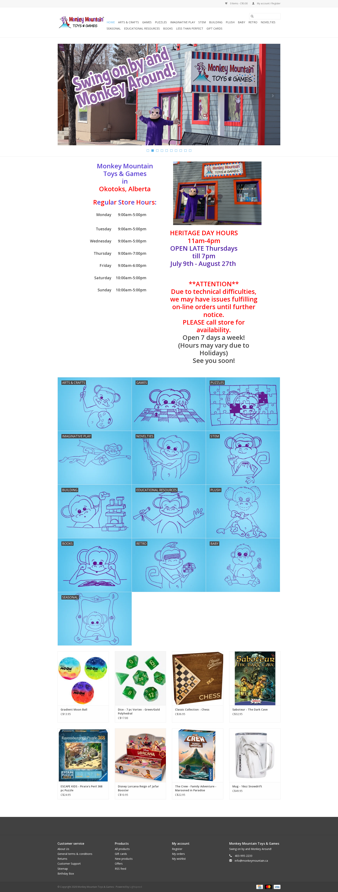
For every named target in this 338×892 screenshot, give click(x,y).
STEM (202, 22)
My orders (178, 854)
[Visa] (276, 886)
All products (122, 849)
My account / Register (268, 3)
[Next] (272, 96)
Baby (241, 22)
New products (124, 859)
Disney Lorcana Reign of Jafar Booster (138, 788)
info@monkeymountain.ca (251, 860)
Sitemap (63, 868)
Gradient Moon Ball (74, 709)
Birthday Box (66, 873)
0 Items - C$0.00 (238, 3)
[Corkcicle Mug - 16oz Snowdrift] (255, 755)
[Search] (252, 16)
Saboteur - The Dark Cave (250, 709)
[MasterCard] (267, 886)
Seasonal (114, 28)
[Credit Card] (259, 886)
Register (177, 849)
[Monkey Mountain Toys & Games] (81, 22)
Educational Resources (142, 28)
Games (147, 22)
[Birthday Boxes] (169, 94)
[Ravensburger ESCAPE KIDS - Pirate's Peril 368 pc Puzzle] (83, 755)
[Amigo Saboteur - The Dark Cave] (255, 678)
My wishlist (179, 859)
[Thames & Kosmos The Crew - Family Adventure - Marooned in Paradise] (197, 755)
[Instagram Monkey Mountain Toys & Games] (172, 826)
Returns (62, 859)
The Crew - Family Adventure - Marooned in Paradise (195, 788)
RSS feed (120, 868)
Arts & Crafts (128, 22)
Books (168, 28)
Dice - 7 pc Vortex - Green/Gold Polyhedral (139, 711)
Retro (252, 22)
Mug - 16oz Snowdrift (247, 786)
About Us (63, 849)
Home (111, 22)
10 (190, 150)
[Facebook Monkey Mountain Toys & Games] (165, 826)
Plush (230, 22)
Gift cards (214, 28)
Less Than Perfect (189, 28)
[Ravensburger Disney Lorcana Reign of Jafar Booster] (140, 755)
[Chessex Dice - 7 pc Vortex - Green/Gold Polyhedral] (140, 678)
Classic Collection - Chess (192, 709)
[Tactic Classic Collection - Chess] (197, 678)
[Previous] (65, 96)
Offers (119, 863)
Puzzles (161, 22)
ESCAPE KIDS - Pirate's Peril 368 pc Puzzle (81, 788)
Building (215, 22)
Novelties (268, 22)
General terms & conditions (75, 854)
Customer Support (69, 863)
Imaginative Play (182, 22)
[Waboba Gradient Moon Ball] (83, 678)
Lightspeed (136, 886)
